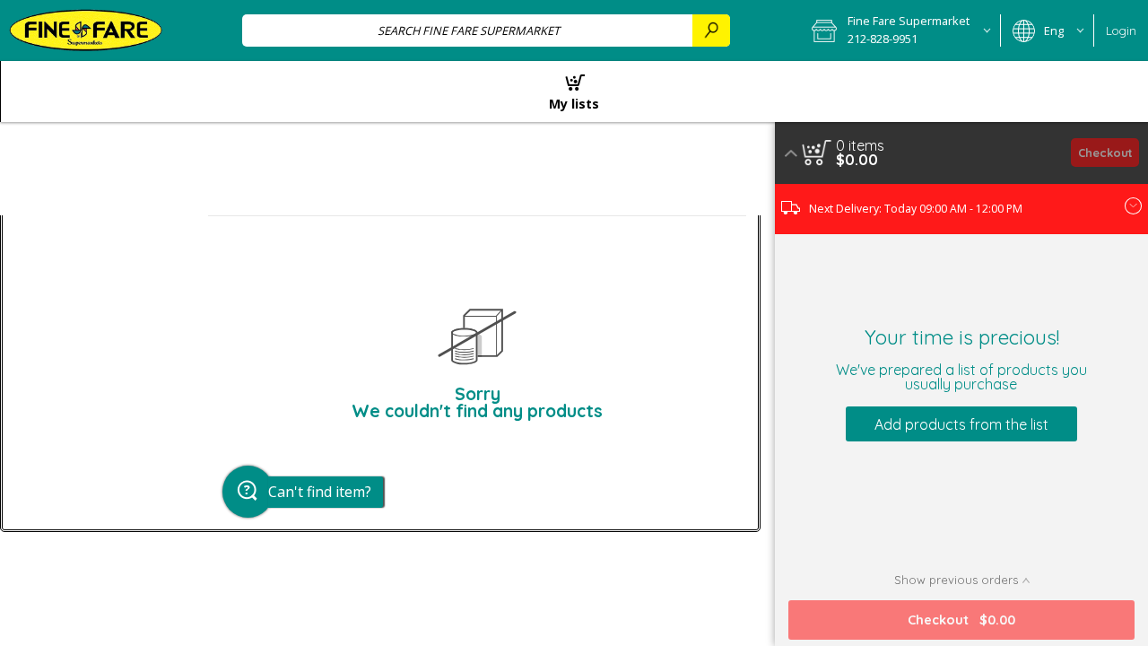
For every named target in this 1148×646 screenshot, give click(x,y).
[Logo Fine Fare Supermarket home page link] (85, 30)
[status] (860, 145)
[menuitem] (574, 91)
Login (1121, 30)
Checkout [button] (1105, 152)
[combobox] (486, 30)
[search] (711, 30)
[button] (900, 30)
